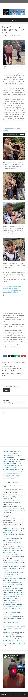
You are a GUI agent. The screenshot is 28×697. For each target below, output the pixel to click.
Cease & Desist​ (7, 554)
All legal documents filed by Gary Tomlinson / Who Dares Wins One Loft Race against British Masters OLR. (13, 642)
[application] (14, 134)
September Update (9, 366)
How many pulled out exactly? (11, 515)
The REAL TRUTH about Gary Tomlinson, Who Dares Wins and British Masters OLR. (12, 602)
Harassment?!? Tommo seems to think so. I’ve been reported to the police (13, 491)
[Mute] (19, 134)
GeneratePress (23, 694)
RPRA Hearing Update (9, 485)
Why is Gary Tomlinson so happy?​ (12, 612)
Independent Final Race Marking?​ (12, 455)
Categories (6, 400)
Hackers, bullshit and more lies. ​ (12, 543)
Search (5, 384)
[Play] (4, 134)
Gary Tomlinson (8, 362)
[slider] (22, 134)
